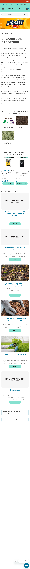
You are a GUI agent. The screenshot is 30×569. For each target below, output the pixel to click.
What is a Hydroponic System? (15, 354)
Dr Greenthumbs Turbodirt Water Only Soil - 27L (7, 174)
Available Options (22, 183)
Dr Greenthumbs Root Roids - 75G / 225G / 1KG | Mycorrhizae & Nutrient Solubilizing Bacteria (22, 175)
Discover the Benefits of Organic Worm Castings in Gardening (15, 285)
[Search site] (25, 14)
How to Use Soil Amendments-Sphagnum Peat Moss (15, 319)
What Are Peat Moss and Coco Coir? (15, 248)
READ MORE (15, 224)
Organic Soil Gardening (10, 33)
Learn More (4, 106)
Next (29, 172)
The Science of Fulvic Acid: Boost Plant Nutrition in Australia (15, 213)
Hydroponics (15, 390)
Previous (1, 172)
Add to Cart (8, 183)
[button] (26, 9)
